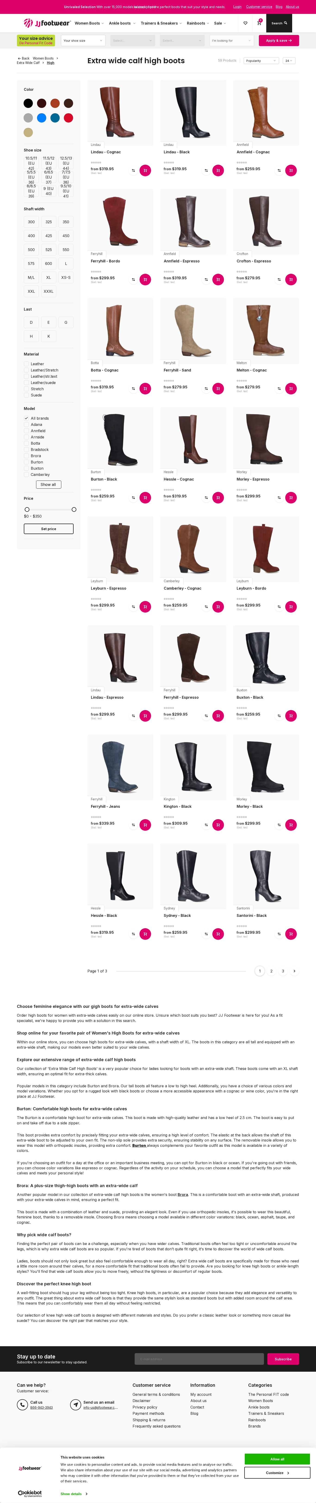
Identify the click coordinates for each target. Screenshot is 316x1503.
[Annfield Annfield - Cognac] (266, 113)
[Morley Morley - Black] (266, 767)
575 (31, 263)
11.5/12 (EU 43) (48, 163)
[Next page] (294, 971)
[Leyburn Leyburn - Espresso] (120, 549)
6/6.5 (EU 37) (48, 177)
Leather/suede (43, 382)
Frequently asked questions (157, 1426)
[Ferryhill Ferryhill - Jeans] (120, 767)
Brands (254, 1426)
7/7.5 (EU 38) (66, 177)
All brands (40, 418)
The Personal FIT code (268, 1394)
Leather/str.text (44, 376)
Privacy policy (145, 1407)
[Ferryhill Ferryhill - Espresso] (193, 658)
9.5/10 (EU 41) (66, 191)
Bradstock (40, 449)
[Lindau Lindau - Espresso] (120, 658)
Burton (37, 462)
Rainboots (196, 23)
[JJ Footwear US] (47, 23)
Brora (36, 455)
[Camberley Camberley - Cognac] (193, 549)
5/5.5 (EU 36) (31, 177)
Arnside (37, 437)
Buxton (37, 468)
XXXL (48, 291)
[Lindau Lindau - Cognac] (120, 113)
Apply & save (276, 40)
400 (31, 235)
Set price (48, 529)
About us (198, 1400)
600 (48, 263)
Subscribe (283, 1359)
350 (66, 222)
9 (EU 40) (48, 191)
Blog (194, 1413)
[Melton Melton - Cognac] (266, 331)
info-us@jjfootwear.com (101, 1407)
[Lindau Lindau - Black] (193, 113)
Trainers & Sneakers (159, 23)
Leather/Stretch (44, 370)
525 (49, 249)
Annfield (38, 430)
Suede (36, 395)
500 (31, 249)
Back (25, 58)
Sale (218, 23)
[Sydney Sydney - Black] (193, 876)
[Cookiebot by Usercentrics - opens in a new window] (30, 1493)
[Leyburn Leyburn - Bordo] (266, 549)
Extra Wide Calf (28, 63)
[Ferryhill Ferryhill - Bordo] (120, 222)
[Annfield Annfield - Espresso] (193, 222)
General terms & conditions (156, 1394)
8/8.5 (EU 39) (31, 191)
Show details (71, 1494)
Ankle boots (120, 23)
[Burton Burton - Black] (120, 440)
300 (31, 222)
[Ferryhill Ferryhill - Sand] (193, 331)
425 (48, 235)
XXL (31, 291)
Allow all (277, 1459)
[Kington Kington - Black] (193, 767)
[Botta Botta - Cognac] (120, 331)
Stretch (37, 389)
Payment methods (148, 1413)
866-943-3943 (41, 1407)
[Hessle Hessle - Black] (120, 876)
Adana (36, 424)
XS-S (66, 277)
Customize (274, 1473)
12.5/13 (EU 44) (66, 163)
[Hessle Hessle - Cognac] (193, 440)
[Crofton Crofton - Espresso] (266, 222)
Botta (35, 443)
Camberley (40, 474)
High (50, 63)
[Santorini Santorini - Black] (266, 876)
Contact (197, 1407)
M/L (31, 277)
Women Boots (87, 23)
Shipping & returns (149, 1420)
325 (49, 222)
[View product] (145, 170)
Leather (37, 364)
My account (200, 1394)
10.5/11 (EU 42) (31, 163)
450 (65, 235)
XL (48, 277)
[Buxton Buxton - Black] (266, 658)
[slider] (27, 509)
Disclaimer (142, 1400)
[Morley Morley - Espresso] (266, 440)
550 (66, 249)
